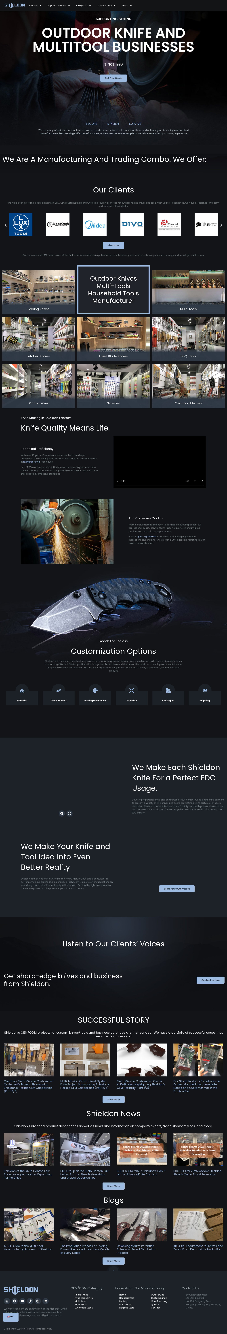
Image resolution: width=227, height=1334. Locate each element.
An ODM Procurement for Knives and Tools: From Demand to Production (198, 1247)
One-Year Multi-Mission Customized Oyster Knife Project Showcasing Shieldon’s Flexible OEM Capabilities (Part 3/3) (28, 1086)
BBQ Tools (188, 356)
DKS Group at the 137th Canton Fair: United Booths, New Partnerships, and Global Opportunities (84, 1174)
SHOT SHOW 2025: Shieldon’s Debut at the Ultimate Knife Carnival (141, 1172)
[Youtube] (22, 1301)
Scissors (113, 403)
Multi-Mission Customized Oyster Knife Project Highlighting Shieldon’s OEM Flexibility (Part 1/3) (141, 1084)
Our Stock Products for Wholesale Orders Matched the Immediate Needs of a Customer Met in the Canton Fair (196, 1086)
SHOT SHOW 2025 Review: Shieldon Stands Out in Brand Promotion (197, 1172)
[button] (6, 225)
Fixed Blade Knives (113, 356)
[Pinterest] (38, 1301)
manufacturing (31, 461)
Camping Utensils (188, 403)
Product (33, 5)
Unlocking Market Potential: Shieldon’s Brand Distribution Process (136, 1249)
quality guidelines (146, 536)
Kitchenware (38, 403)
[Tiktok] (30, 1301)
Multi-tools (188, 309)
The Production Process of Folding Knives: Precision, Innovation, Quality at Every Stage (85, 1249)
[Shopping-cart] (45, 1301)
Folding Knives (38, 309)
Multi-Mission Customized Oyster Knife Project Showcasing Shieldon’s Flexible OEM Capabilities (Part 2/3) (85, 1084)
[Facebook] (62, 813)
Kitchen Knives (38, 356)
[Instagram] (69, 813)
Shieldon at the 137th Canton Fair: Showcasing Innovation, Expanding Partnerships (28, 1174)
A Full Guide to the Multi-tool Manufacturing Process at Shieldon (28, 1247)
